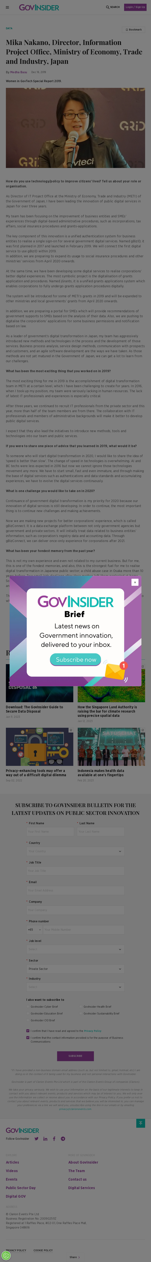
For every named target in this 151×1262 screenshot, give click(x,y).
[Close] (134, 582)
